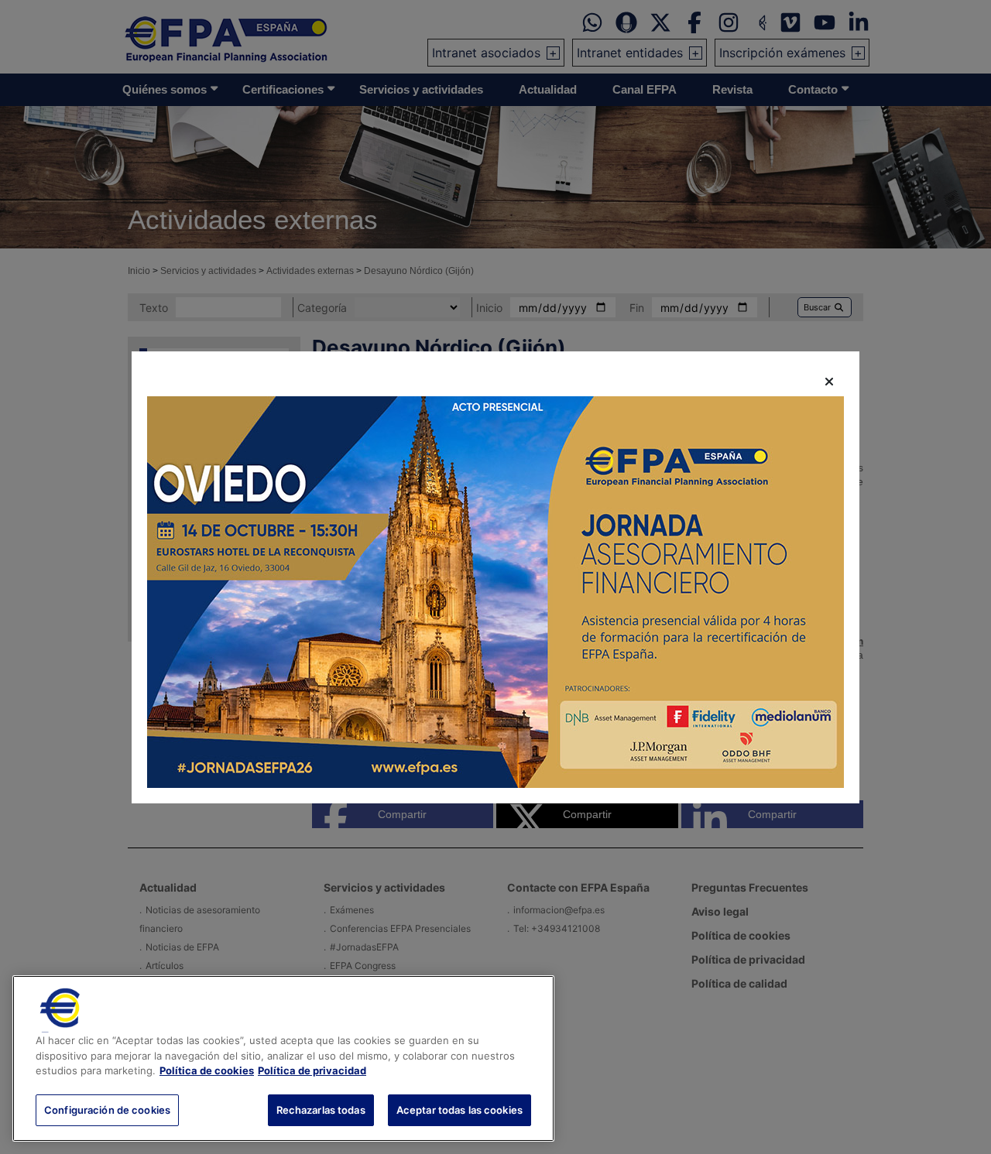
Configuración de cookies (107, 1109)
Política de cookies (206, 1070)
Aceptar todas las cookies (459, 1109)
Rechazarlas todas (320, 1109)
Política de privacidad (312, 1070)
